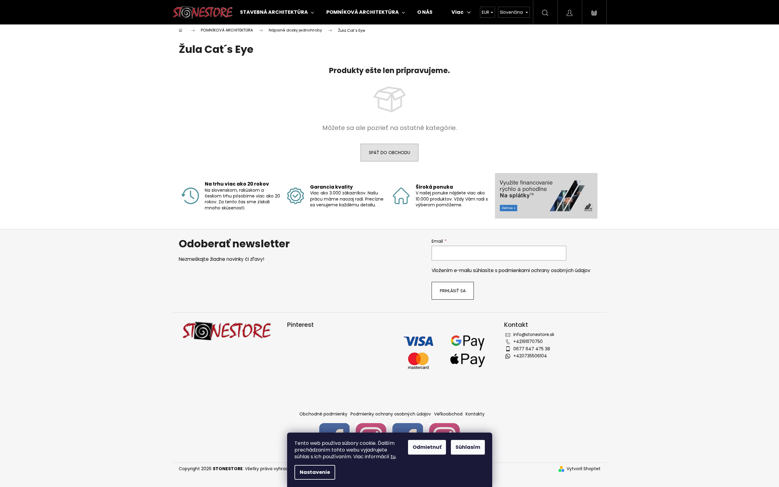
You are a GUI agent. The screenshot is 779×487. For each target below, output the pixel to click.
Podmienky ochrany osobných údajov (390, 414)
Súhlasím (467, 447)
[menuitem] (277, 12)
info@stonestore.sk (533, 334)
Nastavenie (315, 472)
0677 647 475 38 (531, 349)
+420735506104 (530, 356)
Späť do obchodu (389, 152)
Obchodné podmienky (323, 414)
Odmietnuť (427, 447)
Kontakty (475, 414)
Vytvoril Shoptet (584, 469)
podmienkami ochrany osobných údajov (544, 270)
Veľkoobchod (448, 414)
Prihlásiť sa (453, 291)
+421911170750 (528, 341)
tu (393, 456)
